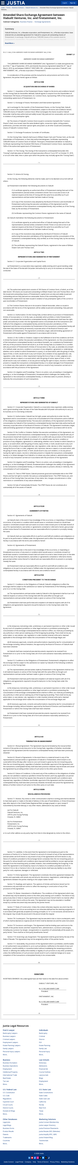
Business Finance (26, 22)
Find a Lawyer (9, 1030)
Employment (7, 1069)
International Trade (10, 1075)
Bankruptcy (43, 1033)
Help (34, 1162)
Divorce (41, 1039)
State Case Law (44, 1099)
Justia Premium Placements (48, 1128)
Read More (9, 43)
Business (6, 1060)
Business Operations (10, 1066)
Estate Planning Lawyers (11, 1045)
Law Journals (43, 1075)
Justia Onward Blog (46, 1137)
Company (28, 1162)
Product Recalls (8, 1131)
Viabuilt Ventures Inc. (32, 7)
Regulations (7, 1099)
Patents (5, 1134)
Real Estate (7, 1078)
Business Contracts (18, 7)
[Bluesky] (43, 1158)
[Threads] (40, 1158)
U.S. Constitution (9, 1093)
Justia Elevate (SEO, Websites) (49, 1131)
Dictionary (42, 1063)
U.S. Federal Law (10, 1089)
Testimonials (43, 1140)
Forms (8, 7)
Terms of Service (43, 1162)
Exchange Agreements (43, 22)
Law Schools (44, 1060)
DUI (40, 1042)
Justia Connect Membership (49, 1122)
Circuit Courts (8, 1105)
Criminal (42, 1036)
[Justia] (16, 3)
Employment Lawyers (10, 1042)
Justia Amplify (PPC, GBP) (48, 1134)
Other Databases (10, 1119)
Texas (41, 1111)
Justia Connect (9, 1162)
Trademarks (7, 1137)
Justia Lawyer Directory (47, 1125)
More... (5, 1055)
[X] (46, 1158)
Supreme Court (8, 1102)
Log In (65, 3)
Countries (6, 1140)
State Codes (43, 1096)
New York (42, 1108)
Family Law (43, 1048)
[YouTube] (32, 1158)
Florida (41, 1105)
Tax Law (6, 1081)
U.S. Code (6, 1096)
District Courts (8, 1108)
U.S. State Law (45, 1089)
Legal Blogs (7, 1125)
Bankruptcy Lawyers (10, 1033)
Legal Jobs (6, 1122)
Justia (3, 7)
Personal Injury (44, 1051)
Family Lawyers (8, 1048)
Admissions (43, 1066)
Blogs (41, 1078)
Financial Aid (43, 1069)
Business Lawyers (9, 1036)
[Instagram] (38, 1158)
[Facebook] (35, 1158)
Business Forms (8, 1128)
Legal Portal (19, 1162)
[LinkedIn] (29, 1158)
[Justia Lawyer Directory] (49, 1158)
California (42, 1102)
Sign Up (72, 3)
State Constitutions (46, 1093)
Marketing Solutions (47, 1119)
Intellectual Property (10, 1072)
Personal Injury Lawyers (11, 1051)
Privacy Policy (55, 1162)
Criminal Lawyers (9, 1039)
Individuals (43, 1030)
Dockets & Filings (9, 1111)
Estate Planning (44, 1045)
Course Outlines (45, 1072)
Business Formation (10, 1063)
